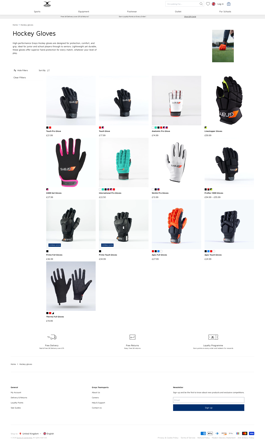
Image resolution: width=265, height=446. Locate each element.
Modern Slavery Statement (223, 437)
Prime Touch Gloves (108, 255)
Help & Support (98, 402)
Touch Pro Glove (53, 131)
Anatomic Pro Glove (161, 131)
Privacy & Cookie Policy (168, 437)
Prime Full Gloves (54, 255)
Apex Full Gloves (159, 255)
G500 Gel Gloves (54, 193)
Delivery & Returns (19, 397)
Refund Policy (204, 437)
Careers (95, 397)
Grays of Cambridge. (24, 438)
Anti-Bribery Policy (246, 437)
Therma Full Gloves (55, 316)
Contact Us (97, 408)
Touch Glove (104, 131)
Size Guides (16, 408)
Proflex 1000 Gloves (214, 193)
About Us (96, 392)
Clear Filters (20, 77)
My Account (16, 392)
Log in (221, 4)
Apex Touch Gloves (213, 255)
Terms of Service (188, 437)
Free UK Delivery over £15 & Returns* (75, 16)
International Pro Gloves (110, 193)
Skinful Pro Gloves (160, 193)
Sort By (42, 70)
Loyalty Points (17, 402)
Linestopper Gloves (213, 131)
